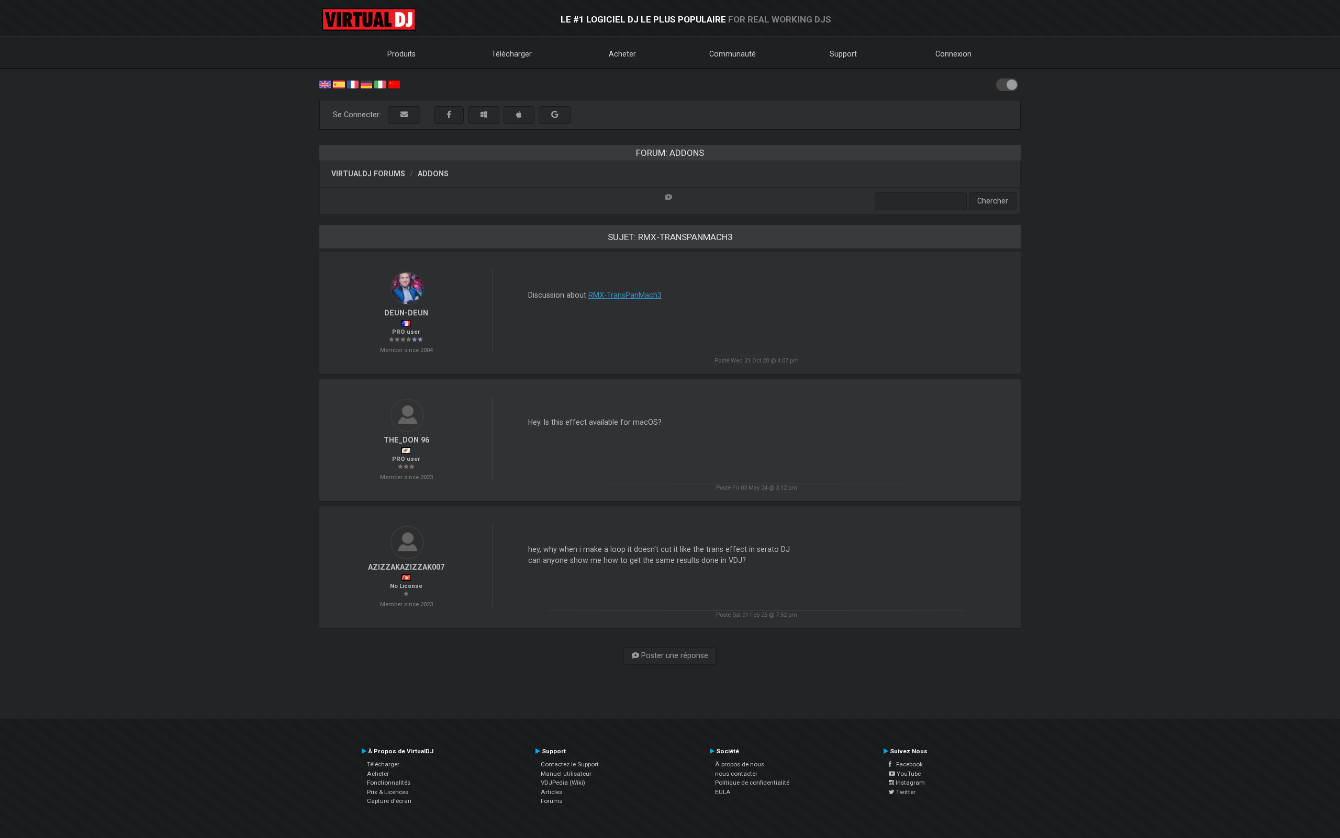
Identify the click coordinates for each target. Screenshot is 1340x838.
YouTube (908, 773)
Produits (401, 54)
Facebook (907, 764)
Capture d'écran (389, 801)
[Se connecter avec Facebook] (449, 114)
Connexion (953, 54)
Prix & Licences (387, 792)
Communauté (732, 54)
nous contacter (736, 773)
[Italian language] (380, 84)
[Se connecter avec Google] (555, 114)
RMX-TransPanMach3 (625, 295)
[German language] (366, 84)
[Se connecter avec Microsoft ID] (483, 114)
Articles (551, 792)
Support (843, 54)
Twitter (905, 792)
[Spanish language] (338, 84)
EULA (723, 792)
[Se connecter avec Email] (404, 114)
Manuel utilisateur (566, 773)
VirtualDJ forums (368, 173)
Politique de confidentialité (752, 782)
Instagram (909, 782)
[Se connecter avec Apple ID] (519, 114)
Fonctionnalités (388, 782)
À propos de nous (739, 764)
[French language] (353, 84)
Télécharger (512, 54)
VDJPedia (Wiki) (563, 782)
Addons (433, 173)
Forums (551, 801)
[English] (325, 84)
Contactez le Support (570, 764)
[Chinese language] (394, 84)
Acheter (622, 54)
